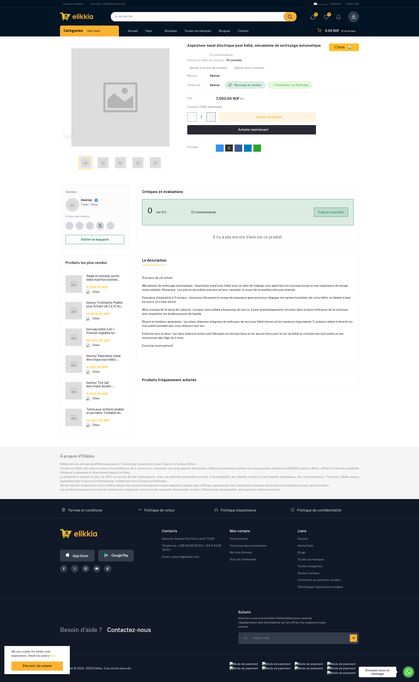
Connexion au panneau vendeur (319, 580)
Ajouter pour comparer (249, 67)
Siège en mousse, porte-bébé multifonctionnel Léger (103, 278)
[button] (338, 18)
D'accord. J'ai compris (37, 666)
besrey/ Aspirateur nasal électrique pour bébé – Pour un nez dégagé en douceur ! (103, 358)
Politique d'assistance (238, 510)
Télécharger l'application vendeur (320, 587)
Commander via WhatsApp (291, 85)
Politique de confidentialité (318, 510)
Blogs (302, 552)
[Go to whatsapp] (408, 671)
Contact (243, 31)
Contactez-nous (129, 629)
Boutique (171, 31)
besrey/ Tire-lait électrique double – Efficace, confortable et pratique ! (103, 384)
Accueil (133, 31)
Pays (148, 31)
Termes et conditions (84, 510)
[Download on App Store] (77, 555)
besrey (215, 75)
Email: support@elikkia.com (180, 556)
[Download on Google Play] (116, 555)
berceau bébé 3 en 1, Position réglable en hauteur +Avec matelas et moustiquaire (104, 331)
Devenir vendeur (309, 573)
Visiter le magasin (95, 239)
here (53, 655)
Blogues (224, 31)
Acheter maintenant (252, 129)
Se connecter (239, 538)
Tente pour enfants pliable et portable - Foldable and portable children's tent (105, 411)
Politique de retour (159, 510)
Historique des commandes (248, 545)
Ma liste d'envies (241, 552)
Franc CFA (352, 3)
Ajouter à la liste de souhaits (208, 67)
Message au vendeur (248, 85)
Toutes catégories (310, 566)
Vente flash (305, 545)
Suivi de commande (243, 559)
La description (154, 260)
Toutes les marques (198, 31)
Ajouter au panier (268, 117)
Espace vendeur (74, 3)
